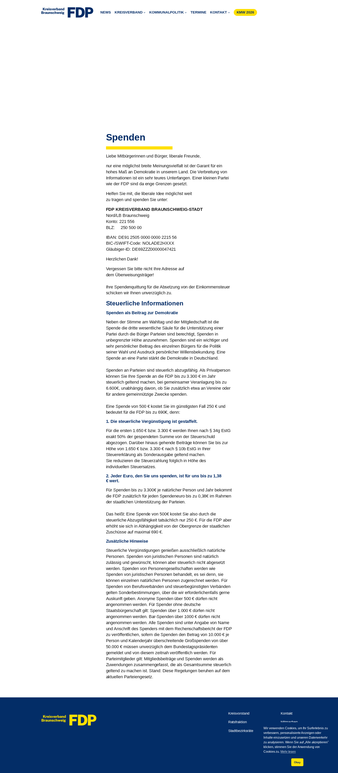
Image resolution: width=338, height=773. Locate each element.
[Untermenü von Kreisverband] (144, 12)
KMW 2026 (245, 12)
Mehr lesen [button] (288, 751)
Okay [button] (297, 762)
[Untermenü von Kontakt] (229, 12)
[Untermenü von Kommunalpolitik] (186, 12)
